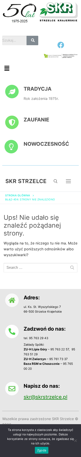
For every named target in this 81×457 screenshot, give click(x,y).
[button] (6, 68)
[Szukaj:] (40, 267)
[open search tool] (56, 181)
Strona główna (17, 195)
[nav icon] (68, 181)
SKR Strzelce (26, 181)
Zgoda (41, 450)
